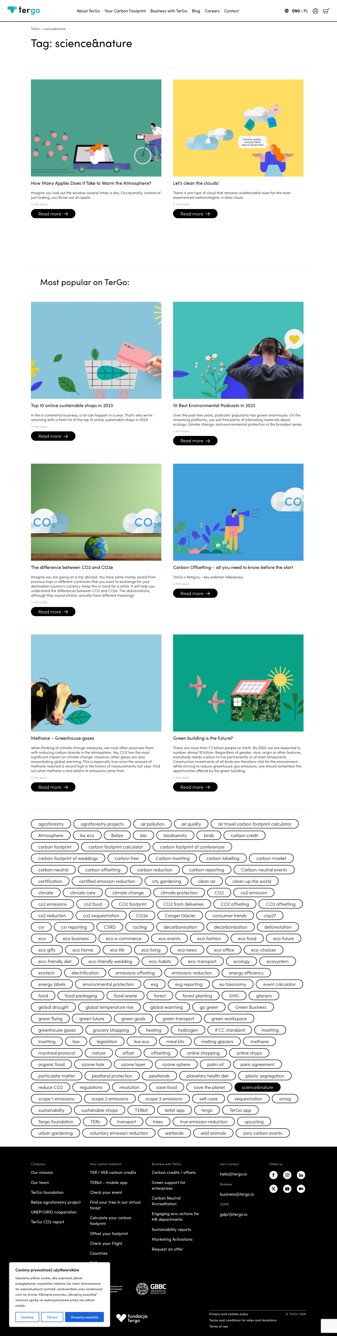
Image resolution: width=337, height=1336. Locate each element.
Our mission (42, 1172)
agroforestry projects (102, 823)
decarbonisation (180, 926)
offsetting (160, 1052)
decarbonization (230, 926)
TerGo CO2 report (47, 1221)
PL (306, 11)
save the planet (209, 1087)
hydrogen (188, 1029)
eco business (76, 938)
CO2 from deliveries (183, 904)
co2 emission (254, 892)
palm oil (215, 1064)
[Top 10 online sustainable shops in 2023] (96, 350)
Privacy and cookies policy (228, 1314)
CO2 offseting (235, 904)
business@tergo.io (237, 1194)
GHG (234, 995)
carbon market (271, 858)
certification (50, 881)
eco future (283, 938)
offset (128, 1052)
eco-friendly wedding (110, 961)
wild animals (213, 1132)
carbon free (127, 858)
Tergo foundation (55, 1121)
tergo (207, 1110)
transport (126, 1121)
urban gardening (55, 1132)
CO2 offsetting (281, 904)
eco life (117, 949)
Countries (99, 1253)
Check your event (106, 1192)
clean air (206, 881)
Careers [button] (212, 11)
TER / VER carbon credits (113, 1172)
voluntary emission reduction (119, 1132)
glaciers (264, 995)
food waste (125, 995)
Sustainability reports (171, 1229)
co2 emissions (52, 904)
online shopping (203, 1052)
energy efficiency (246, 972)
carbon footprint (55, 846)
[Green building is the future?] (238, 683)
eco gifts (46, 949)
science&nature (257, 1087)
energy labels (52, 984)
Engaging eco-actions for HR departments (175, 1216)
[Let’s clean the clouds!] (238, 128)
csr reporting (74, 926)
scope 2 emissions (109, 1098)
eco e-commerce (123, 938)
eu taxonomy (232, 984)
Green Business (251, 1007)
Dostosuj (27, 1317)
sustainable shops (99, 1110)
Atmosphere (50, 835)
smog (285, 1098)
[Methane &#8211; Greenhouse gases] (96, 683)
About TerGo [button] (88, 11)
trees (158, 1121)
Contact (231, 11)
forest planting (197, 995)
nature (98, 1052)
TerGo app (240, 1110)
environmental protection (108, 984)
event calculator (279, 984)
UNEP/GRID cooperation (54, 1212)
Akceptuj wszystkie (84, 1317)
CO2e (142, 915)
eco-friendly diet (55, 961)
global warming (166, 1007)
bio (143, 835)
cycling (140, 926)
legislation (107, 1041)
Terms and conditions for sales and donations (242, 1320)
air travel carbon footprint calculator (254, 823)
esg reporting (188, 984)
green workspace (229, 1018)
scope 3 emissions (163, 1098)
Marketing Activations (172, 1239)
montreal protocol (56, 1052)
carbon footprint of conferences (192, 846)
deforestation (278, 926)
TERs (95, 1121)
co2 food (93, 904)
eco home (82, 949)
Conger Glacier (180, 915)
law (76, 1041)
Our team (40, 1182)
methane (259, 1041)
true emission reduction (203, 1121)
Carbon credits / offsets (174, 1172)
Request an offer (167, 1249)
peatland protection (112, 1075)
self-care (208, 1098)
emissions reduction (192, 972)
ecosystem (278, 961)
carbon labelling (223, 858)
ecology (241, 961)
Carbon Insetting (173, 858)
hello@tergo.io (233, 1174)
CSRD (110, 926)
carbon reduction (154, 869)
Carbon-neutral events (264, 869)
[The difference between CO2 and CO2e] (96, 512)
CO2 (219, 892)
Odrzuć (52, 1317)
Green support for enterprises (168, 1185)
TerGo (35, 28)
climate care (82, 892)
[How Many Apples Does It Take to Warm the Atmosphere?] (96, 128)
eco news (187, 949)
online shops (249, 1052)
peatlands (159, 1075)
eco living (150, 949)
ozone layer (133, 1064)
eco (42, 938)
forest (160, 995)
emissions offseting (135, 972)
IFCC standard (230, 1029)
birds (209, 835)
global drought (53, 1007)
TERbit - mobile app (108, 1182)
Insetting (270, 1029)
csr (41, 926)
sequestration (248, 1098)
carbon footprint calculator (115, 846)
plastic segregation (265, 1075)
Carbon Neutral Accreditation (166, 1200)
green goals (133, 1018)
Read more (49, 213)
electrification (85, 972)
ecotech (46, 972)
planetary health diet (208, 1075)
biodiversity (175, 835)
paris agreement (257, 1064)
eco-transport (202, 961)
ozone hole (93, 1064)
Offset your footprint (109, 1233)
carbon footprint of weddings (68, 858)
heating (153, 1029)
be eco (87, 835)
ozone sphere (176, 1064)
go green (209, 1007)
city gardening (166, 881)
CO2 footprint (132, 904)
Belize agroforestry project (56, 1202)
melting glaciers (217, 1041)
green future (91, 1018)
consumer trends (230, 915)
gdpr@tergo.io (233, 1214)
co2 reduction (52, 915)
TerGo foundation (47, 1192)
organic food (51, 1064)
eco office (224, 949)
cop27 (270, 915)
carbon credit (244, 835)
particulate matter (56, 1075)
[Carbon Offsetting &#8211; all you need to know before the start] (238, 512)
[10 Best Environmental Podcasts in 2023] (238, 350)
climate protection (179, 892)
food (43, 995)
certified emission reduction (107, 881)
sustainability (51, 1110)
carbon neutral (53, 869)
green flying (50, 1018)
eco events (169, 938)
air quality (191, 823)
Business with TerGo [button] (168, 11)
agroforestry (51, 823)
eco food (247, 938)
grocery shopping (111, 1029)
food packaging (81, 995)
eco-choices (263, 949)
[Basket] (326, 10)
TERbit (141, 1110)
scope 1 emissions (56, 1098)
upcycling (254, 1121)
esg (154, 984)
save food (166, 1087)
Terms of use (218, 1326)
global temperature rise (109, 1007)
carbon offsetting (102, 869)
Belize (117, 835)
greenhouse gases (57, 1029)
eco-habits (160, 961)
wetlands (174, 1132)
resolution (129, 1087)
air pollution (152, 823)
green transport (178, 1018)
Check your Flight (106, 1243)
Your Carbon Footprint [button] (125, 11)
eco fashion (209, 938)
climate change (128, 892)
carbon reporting (206, 869)
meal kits (175, 1041)
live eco (141, 1041)
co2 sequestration (101, 915)
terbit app (175, 1110)
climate (45, 892)
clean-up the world (251, 881)
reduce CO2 (50, 1087)
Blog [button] (196, 11)
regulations (91, 1087)
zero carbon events (262, 1132)
